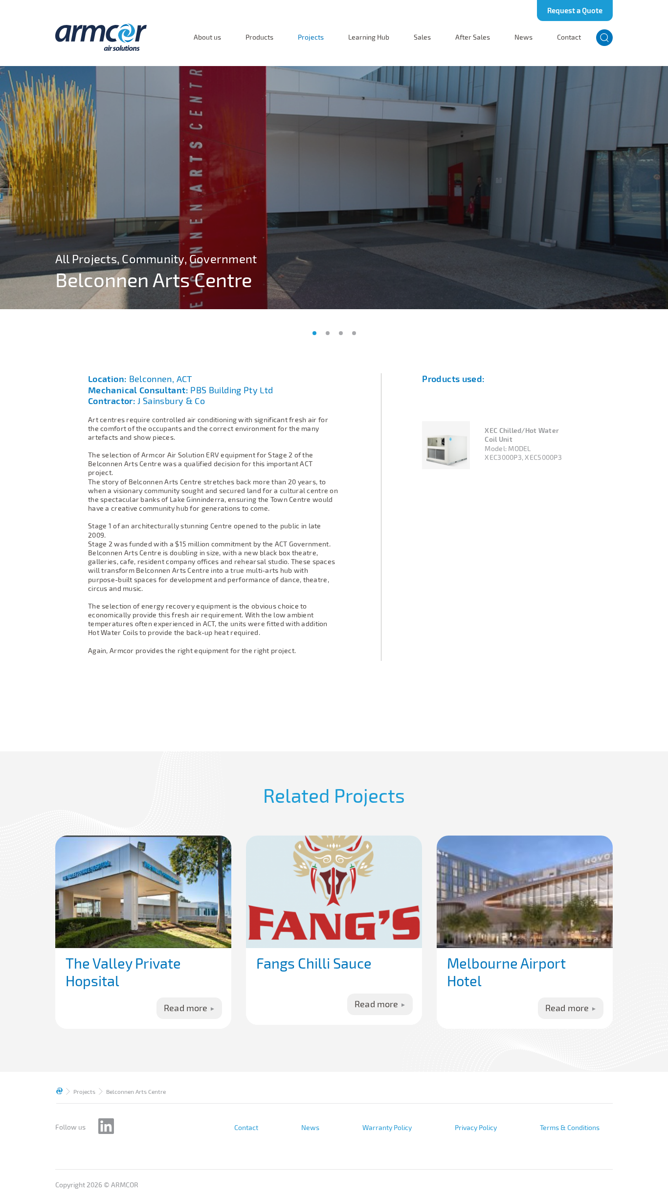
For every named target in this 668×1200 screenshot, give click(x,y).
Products (259, 37)
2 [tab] (328, 333)
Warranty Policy (387, 1128)
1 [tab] (314, 333)
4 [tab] (354, 333)
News (523, 37)
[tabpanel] (334, 187)
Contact (569, 37)
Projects (311, 37)
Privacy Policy (476, 1128)
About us (207, 37)
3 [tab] (341, 333)
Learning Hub (368, 37)
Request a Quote (574, 10)
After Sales (472, 37)
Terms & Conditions (570, 1128)
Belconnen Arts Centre (136, 1091)
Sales (422, 37)
